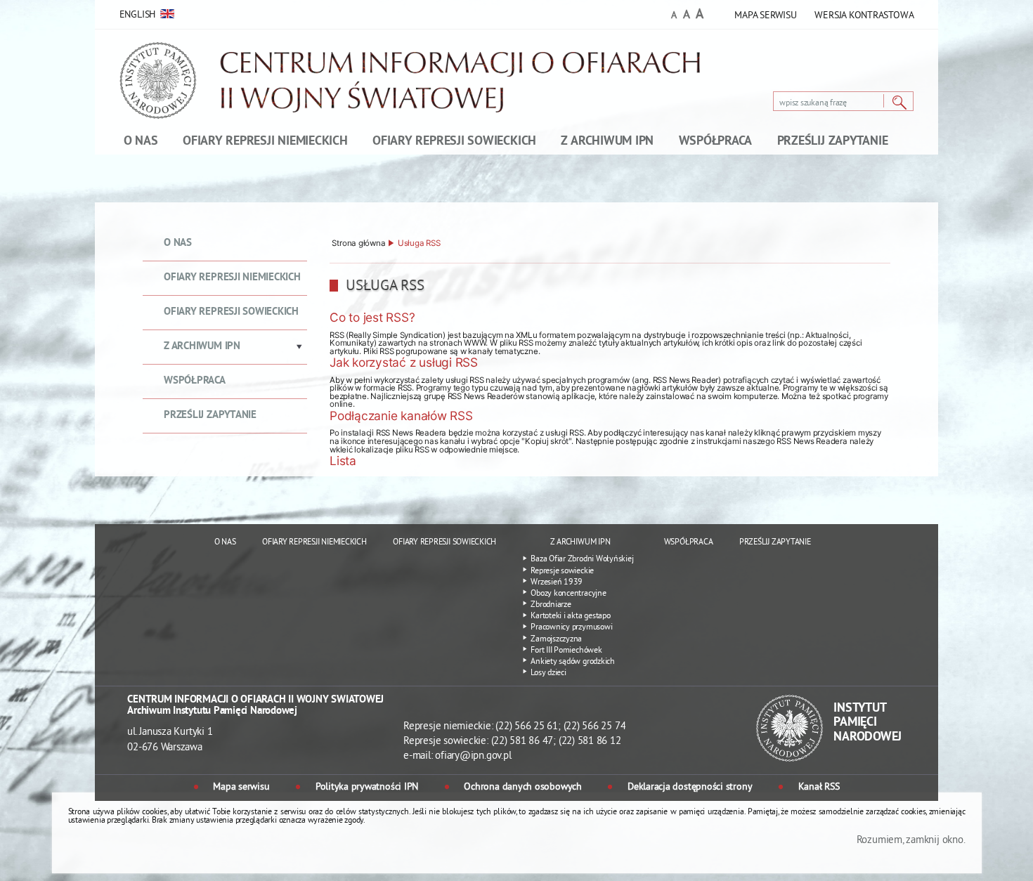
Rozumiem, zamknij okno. (911, 840)
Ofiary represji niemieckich (232, 278)
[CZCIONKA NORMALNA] (674, 16)
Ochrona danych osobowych (522, 787)
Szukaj (899, 103)
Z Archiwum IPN (202, 346)
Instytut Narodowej (867, 722)
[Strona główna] (413, 90)
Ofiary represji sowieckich (231, 312)
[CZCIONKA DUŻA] (699, 16)
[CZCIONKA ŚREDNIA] (686, 16)
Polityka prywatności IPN (367, 787)
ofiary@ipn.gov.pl (473, 756)
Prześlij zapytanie (210, 415)
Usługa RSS (419, 244)
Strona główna (358, 244)
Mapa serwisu (241, 787)
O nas (178, 243)
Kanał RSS (819, 787)
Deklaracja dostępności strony (690, 787)
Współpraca (195, 381)
